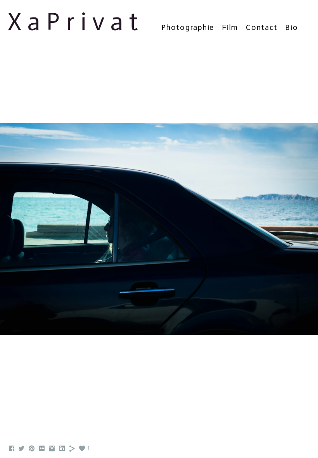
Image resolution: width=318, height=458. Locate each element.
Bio (291, 27)
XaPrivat (76, 21)
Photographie (187, 27)
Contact (261, 27)
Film (230, 27)
